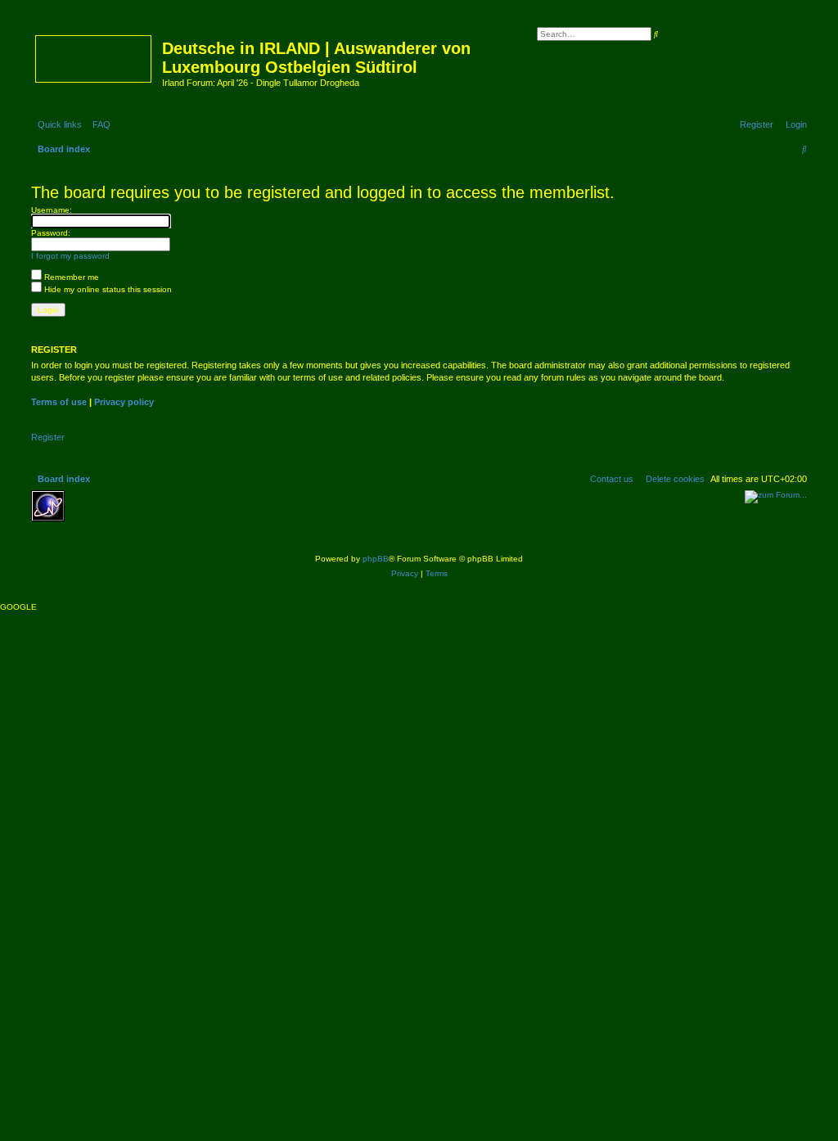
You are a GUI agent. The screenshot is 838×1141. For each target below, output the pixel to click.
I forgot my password (70, 255)
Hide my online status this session (107, 289)
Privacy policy (124, 402)
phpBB (376, 558)
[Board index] (94, 55)
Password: (50, 232)
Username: (51, 209)
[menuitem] (98, 124)
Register (48, 437)
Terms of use (59, 402)
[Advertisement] (190, 514)
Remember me (70, 277)
